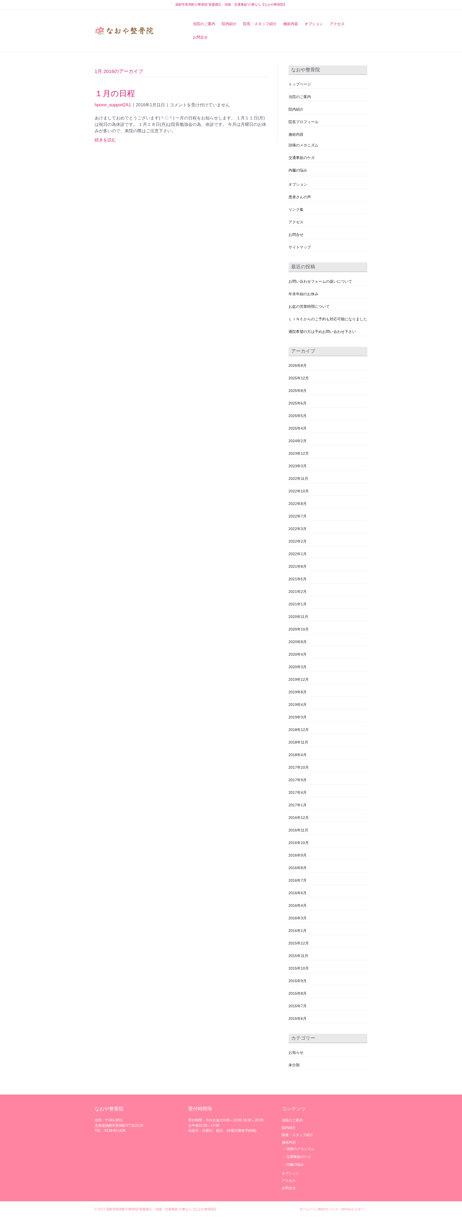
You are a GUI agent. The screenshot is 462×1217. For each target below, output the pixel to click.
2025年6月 (297, 403)
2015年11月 (298, 956)
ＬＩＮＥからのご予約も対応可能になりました (327, 319)
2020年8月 (297, 642)
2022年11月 (298, 478)
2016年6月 (297, 893)
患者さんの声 (299, 197)
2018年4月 (297, 755)
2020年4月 (297, 654)
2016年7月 (297, 880)
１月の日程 (115, 93)
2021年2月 (297, 591)
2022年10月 (298, 491)
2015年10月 (298, 968)
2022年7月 (297, 516)
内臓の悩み (297, 170)
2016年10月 (298, 843)
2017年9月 (297, 780)
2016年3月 (297, 918)
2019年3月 (297, 717)
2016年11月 (298, 830)
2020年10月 (298, 629)
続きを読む (105, 140)
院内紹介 (229, 24)
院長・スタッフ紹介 (260, 24)
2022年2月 (297, 541)
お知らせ (295, 1052)
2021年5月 (297, 579)
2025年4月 (297, 428)
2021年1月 (297, 604)
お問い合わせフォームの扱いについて (320, 281)
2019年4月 (297, 704)
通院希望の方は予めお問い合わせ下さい (322, 331)
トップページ (299, 84)
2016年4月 (297, 905)
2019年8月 (297, 692)
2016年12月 (298, 817)
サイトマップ (299, 247)
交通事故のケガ (301, 157)
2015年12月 (298, 943)
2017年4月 (297, 792)
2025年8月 (297, 390)
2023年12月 (298, 453)
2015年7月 (297, 1006)
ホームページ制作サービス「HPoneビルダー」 (333, 1209)
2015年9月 (297, 981)
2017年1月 (297, 805)
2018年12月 (298, 730)
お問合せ (200, 37)
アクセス (337, 24)
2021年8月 (297, 566)
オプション (314, 24)
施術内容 (290, 24)
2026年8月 (297, 365)
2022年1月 (297, 554)
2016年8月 (297, 868)
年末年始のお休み (303, 294)
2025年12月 (298, 378)
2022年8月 (297, 503)
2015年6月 (297, 1018)
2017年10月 (298, 767)
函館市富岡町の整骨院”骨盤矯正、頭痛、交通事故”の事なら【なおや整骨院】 (161, 1209)
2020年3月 (297, 667)
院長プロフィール (303, 122)
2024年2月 (297, 441)
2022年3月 (297, 529)
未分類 (294, 1065)
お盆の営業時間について (309, 306)
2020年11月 (298, 617)
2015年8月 (297, 993)
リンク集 (295, 209)
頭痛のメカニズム (303, 145)
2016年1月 (297, 930)
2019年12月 (298, 679)
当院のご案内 (204, 24)
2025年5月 (297, 416)
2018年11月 (298, 742)
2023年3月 (297, 466)
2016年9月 (297, 855)
